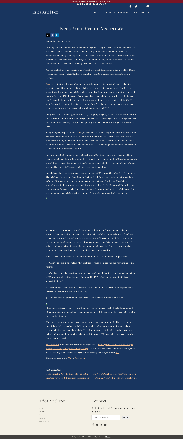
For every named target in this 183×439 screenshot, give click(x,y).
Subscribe (126, 418)
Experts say (51, 84)
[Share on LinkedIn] (57, 35)
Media (145, 12)
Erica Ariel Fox (45, 12)
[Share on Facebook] (52, 35)
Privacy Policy (44, 421)
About (98, 12)
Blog (70, 358)
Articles (42, 412)
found (79, 132)
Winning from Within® (121, 12)
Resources (43, 415)
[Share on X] (48, 35)
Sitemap (108, 437)
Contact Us (43, 418)
